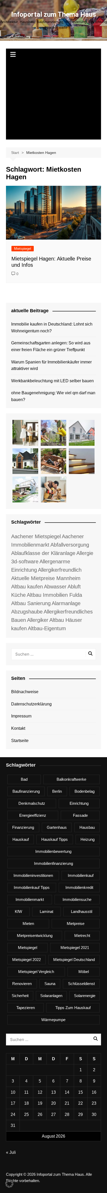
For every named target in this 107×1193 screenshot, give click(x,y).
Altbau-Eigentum (47, 628)
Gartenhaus (57, 827)
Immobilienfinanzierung (53, 863)
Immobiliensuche (77, 899)
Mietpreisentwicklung (34, 935)
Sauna (49, 983)
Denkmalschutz (31, 803)
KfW (18, 911)
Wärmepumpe (53, 1019)
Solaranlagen (51, 995)
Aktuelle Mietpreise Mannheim (46, 578)
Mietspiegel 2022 (26, 959)
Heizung (88, 839)
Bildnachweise (24, 692)
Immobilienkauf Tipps (32, 887)
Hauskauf (20, 839)
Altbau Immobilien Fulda (54, 595)
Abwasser (55, 586)
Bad (24, 779)
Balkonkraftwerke (71, 779)
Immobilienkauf (80, 875)
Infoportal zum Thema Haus (53, 14)
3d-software (24, 561)
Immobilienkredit (79, 887)
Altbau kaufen (27, 586)
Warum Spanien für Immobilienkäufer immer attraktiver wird (51, 365)
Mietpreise (75, 923)
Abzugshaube (27, 612)
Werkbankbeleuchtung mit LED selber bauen (52, 381)
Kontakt (18, 728)
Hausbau (87, 827)
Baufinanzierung (26, 791)
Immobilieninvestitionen (33, 875)
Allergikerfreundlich (60, 570)
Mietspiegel (22, 249)
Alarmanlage (66, 603)
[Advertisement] (53, 100)
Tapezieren (25, 1007)
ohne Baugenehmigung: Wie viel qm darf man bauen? (53, 396)
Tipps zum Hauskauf (73, 1007)
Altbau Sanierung (31, 603)
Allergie (84, 553)
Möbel (83, 971)
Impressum (21, 716)
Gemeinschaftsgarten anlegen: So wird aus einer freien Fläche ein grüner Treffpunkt (50, 346)
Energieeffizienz (32, 815)
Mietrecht (82, 935)
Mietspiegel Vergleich (36, 971)
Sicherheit (20, 995)
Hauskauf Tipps (54, 839)
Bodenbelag (85, 791)
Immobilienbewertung (53, 851)
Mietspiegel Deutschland (74, 959)
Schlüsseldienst (81, 983)
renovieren (22, 983)
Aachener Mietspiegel (36, 536)
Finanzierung (23, 827)
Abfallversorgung (69, 545)
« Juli (11, 1152)
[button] (9, 1183)
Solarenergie (84, 995)
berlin (57, 791)
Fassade (80, 815)
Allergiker (37, 620)
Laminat (46, 911)
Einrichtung (79, 803)
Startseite (20, 740)
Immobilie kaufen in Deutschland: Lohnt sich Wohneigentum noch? (51, 327)
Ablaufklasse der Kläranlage (43, 553)
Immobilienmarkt (30, 899)
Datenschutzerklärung (31, 704)
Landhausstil (81, 911)
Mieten (28, 923)
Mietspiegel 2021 (75, 947)
